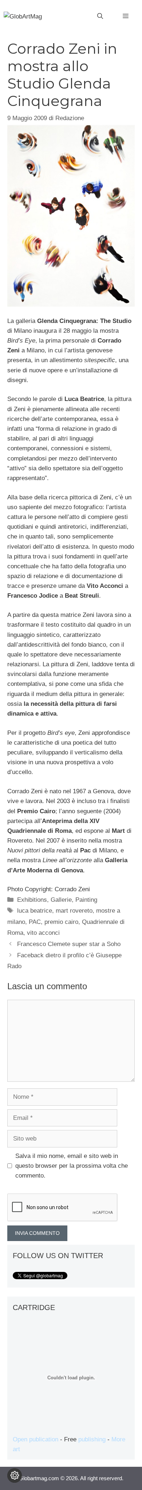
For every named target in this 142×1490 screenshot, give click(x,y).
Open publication (35, 1439)
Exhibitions (32, 899)
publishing (92, 1439)
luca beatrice (34, 910)
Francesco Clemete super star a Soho (69, 944)
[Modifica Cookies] (14, 1475)
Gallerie (61, 899)
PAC (35, 921)
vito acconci (43, 932)
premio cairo (61, 921)
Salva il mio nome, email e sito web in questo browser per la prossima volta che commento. (71, 1166)
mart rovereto (74, 910)
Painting (86, 899)
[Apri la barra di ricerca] (100, 16)
